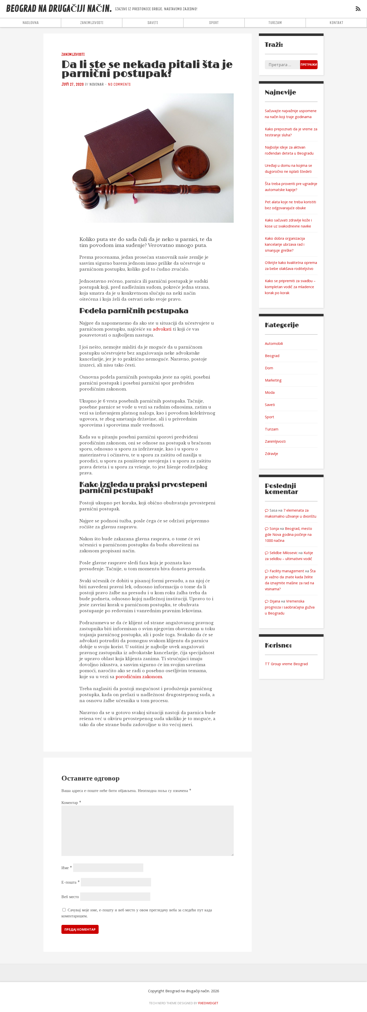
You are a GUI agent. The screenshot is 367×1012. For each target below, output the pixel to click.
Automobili (274, 343)
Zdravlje (271, 453)
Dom (269, 368)
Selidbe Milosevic (284, 552)
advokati (162, 329)
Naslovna (30, 22)
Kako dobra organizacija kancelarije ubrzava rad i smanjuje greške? (285, 244)
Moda (270, 392)
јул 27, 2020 (72, 84)
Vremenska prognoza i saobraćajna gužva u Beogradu (290, 607)
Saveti (153, 22)
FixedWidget (208, 1003)
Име (66, 867)
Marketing (273, 380)
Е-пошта (70, 882)
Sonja (274, 528)
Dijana (275, 601)
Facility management (287, 571)
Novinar (96, 84)
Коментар (71, 802)
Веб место (70, 896)
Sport (214, 22)
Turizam (275, 22)
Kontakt (336, 22)
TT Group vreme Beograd (286, 663)
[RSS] (358, 9)
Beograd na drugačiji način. (59, 8)
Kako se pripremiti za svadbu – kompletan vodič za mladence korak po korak (290, 286)
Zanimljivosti (91, 22)
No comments (119, 84)
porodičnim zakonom (139, 676)
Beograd (272, 355)
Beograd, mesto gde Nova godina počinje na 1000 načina (288, 534)
